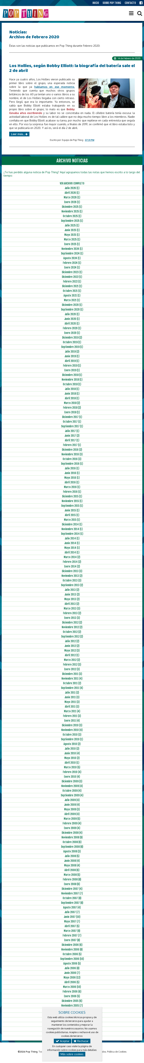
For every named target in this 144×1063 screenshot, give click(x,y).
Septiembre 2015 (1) (72, 505)
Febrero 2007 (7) (72, 935)
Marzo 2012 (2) (72, 659)
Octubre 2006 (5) (72, 954)
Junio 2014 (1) (72, 543)
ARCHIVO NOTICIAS (72, 160)
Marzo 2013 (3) (72, 608)
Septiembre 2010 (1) (72, 739)
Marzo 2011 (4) (72, 711)
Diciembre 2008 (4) (72, 832)
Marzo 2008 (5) (72, 874)
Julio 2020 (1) (72, 314)
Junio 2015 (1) (72, 510)
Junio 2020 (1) (72, 318)
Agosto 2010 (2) (72, 744)
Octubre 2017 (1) (72, 421)
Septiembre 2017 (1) (72, 426)
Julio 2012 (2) (72, 641)
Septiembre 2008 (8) (72, 846)
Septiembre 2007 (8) (72, 902)
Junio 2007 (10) (72, 916)
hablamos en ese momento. (54, 86)
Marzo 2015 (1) (72, 519)
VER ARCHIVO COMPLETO (72, 183)
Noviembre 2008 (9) (72, 837)
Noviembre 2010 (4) (72, 730)
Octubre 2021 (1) (72, 290)
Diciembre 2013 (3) (72, 571)
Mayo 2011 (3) (72, 701)
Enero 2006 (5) (72, 996)
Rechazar (82, 1041)
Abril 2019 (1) (72, 360)
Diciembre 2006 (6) (72, 944)
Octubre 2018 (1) (72, 384)
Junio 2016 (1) (72, 473)
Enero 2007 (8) (72, 940)
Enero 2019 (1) (72, 370)
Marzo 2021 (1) (72, 300)
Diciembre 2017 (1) (72, 417)
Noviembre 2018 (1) (72, 379)
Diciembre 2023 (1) (72, 272)
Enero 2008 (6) (72, 884)
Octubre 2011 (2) (72, 683)
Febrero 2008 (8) (72, 879)
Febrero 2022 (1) (72, 281)
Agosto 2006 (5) (72, 963)
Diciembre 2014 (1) (72, 524)
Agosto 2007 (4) (72, 907)
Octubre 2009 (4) (72, 790)
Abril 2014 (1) (72, 552)
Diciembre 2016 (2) (72, 449)
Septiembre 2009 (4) (72, 795)
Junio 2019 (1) (72, 356)
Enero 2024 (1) (72, 267)
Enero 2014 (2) (72, 566)
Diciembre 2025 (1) (72, 206)
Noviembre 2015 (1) (72, 501)
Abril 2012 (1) (72, 655)
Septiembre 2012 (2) (72, 636)
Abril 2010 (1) (72, 762)
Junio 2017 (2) (72, 435)
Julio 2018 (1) (72, 389)
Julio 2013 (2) (72, 589)
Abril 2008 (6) (72, 870)
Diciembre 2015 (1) (72, 496)
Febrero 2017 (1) (72, 445)
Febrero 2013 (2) (72, 613)
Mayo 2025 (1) (72, 234)
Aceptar (64, 1041)
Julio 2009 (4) (72, 800)
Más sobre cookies (72, 1054)
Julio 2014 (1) (72, 538)
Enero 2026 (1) (72, 202)
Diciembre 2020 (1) (72, 304)
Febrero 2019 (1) (72, 365)
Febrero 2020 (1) (72, 328)
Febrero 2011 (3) (72, 716)
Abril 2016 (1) (72, 482)
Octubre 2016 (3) (72, 459)
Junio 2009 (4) (72, 804)
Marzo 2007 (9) (72, 930)
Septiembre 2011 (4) (72, 687)
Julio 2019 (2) (72, 351)
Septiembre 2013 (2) (72, 585)
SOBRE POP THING (112, 2)
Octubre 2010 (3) (72, 734)
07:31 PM (89, 140)
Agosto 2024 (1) (72, 258)
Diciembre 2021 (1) (72, 286)
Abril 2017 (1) (72, 440)
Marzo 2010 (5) (72, 767)
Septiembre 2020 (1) (72, 309)
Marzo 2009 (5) (72, 818)
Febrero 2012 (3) (72, 664)
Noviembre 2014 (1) (72, 529)
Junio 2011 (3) (72, 697)
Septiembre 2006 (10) (72, 958)
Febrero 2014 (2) (72, 561)
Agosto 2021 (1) (72, 295)
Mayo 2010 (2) (72, 758)
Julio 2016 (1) (72, 468)
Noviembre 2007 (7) (72, 893)
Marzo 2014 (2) (72, 557)
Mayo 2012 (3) (72, 650)
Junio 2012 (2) (72, 645)
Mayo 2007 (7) (72, 921)
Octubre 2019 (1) (72, 342)
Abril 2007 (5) (72, 926)
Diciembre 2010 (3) (72, 725)
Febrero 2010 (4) (72, 772)
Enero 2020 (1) (72, 332)
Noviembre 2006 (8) (72, 949)
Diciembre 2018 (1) (72, 375)
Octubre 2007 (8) (72, 898)
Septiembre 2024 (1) (72, 253)
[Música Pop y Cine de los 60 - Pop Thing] (26, 13)
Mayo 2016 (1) (72, 477)
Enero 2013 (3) (72, 617)
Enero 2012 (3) (72, 669)
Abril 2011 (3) (72, 706)
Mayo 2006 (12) (72, 977)
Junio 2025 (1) (72, 230)
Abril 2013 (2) (72, 603)
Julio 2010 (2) (72, 748)
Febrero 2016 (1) (72, 491)
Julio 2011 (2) (72, 692)
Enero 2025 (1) (72, 244)
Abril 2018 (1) (72, 398)
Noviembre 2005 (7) (72, 1005)
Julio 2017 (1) (72, 431)
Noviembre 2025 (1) (72, 211)
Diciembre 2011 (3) (72, 673)
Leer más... (18, 134)
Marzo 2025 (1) (72, 239)
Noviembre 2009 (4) (72, 786)
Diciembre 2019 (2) (72, 337)
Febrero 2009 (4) (72, 823)
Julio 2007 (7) (72, 912)
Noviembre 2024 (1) (72, 248)
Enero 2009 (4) (72, 828)
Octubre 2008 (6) (72, 842)
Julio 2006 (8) (72, 968)
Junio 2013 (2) (72, 594)
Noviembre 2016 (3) (72, 454)
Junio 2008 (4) (72, 860)
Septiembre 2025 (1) (72, 220)
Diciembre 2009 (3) (72, 781)
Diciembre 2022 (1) (72, 276)
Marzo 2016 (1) (72, 487)
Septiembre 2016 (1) (72, 463)
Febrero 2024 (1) (72, 262)
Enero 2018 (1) (72, 412)
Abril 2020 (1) (72, 323)
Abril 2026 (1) (72, 192)
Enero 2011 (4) (72, 720)
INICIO (95, 2)
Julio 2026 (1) (72, 188)
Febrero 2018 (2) (72, 407)
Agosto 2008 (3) (72, 851)
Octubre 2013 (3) (72, 580)
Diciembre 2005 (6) (72, 1000)
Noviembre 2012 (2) (72, 627)
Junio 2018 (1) (72, 393)
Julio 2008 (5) (72, 856)
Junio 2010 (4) (72, 753)
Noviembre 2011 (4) (72, 678)
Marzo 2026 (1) (72, 197)
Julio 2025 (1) (72, 225)
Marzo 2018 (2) (72, 403)
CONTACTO (130, 2)
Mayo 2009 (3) (72, 809)
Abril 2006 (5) (72, 982)
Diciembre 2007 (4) (72, 888)
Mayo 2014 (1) (72, 547)
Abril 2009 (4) (72, 814)
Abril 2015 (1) (72, 515)
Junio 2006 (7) (72, 972)
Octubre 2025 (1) (72, 216)
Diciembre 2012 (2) (72, 622)
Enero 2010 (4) (72, 776)
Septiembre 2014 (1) (72, 533)
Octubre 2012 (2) (72, 631)
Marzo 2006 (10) (72, 986)
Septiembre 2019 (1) (72, 346)
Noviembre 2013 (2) (72, 575)
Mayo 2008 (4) (72, 865)
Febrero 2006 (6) (72, 991)
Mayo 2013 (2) (72, 599)
